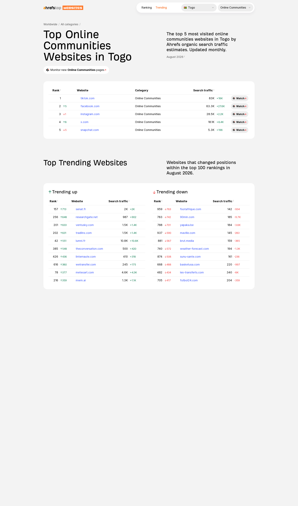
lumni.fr (80, 240)
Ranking (146, 7)
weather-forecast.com (194, 248)
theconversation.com (89, 248)
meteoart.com (85, 272)
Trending (161, 7)
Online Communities (148, 98)
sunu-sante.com (190, 256)
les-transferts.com (192, 272)
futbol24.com (189, 280)
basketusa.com (190, 264)
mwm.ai (81, 280)
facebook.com (90, 106)
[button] (184, 57)
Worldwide (50, 24)
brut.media (187, 240)
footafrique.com (190, 209)
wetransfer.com (86, 264)
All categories (69, 24)
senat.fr (81, 209)
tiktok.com (88, 98)
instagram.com (90, 114)
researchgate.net (87, 217)
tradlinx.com (84, 232)
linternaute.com (86, 256)
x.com (84, 122)
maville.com (187, 232)
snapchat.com (90, 130)
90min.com (187, 217)
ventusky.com (85, 225)
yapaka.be (187, 225)
